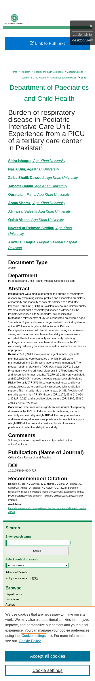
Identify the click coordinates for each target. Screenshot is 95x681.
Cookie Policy (30, 641)
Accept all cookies (47, 656)
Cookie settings (33, 636)
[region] (47, 643)
